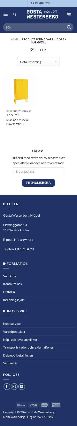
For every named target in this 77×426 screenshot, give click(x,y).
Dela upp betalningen (18, 355)
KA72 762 (12, 115)
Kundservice (12, 323)
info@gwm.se (23, 239)
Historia (9, 292)
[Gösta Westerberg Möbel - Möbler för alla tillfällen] (42, 14)
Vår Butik (9, 276)
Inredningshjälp (14, 300)
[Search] (14, 14)
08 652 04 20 (24, 249)
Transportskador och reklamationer (28, 347)
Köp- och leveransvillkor (20, 339)
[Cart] (69, 14)
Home (14, 39)
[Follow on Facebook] (6, 386)
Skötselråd (10, 363)
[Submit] (69, 27)
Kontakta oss (12, 284)
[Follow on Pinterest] (21, 386)
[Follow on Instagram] (14, 386)
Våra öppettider (14, 331)
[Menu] (5, 14)
